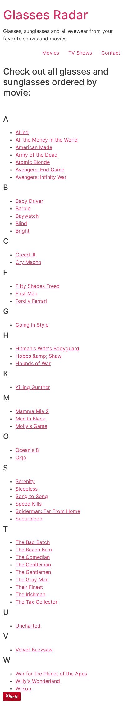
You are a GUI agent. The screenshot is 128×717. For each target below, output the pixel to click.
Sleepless (27, 489)
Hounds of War (33, 363)
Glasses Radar (45, 14)
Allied (22, 132)
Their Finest (29, 587)
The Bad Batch (33, 542)
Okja (21, 457)
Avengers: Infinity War (41, 177)
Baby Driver (29, 201)
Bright (23, 231)
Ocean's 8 (27, 450)
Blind (21, 223)
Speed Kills (29, 504)
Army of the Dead (36, 155)
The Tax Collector (36, 602)
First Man (26, 293)
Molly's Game (31, 426)
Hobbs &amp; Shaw (39, 356)
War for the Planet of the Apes (51, 673)
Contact (110, 53)
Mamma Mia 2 (32, 411)
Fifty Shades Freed (38, 286)
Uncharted (28, 626)
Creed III (25, 255)
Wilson (23, 688)
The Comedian (33, 557)
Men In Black (30, 418)
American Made (34, 147)
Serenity (25, 481)
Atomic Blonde (33, 162)
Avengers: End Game (40, 169)
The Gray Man (32, 579)
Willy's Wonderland (38, 681)
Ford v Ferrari (31, 301)
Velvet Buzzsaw (34, 650)
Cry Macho (28, 262)
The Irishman (30, 594)
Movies (50, 53)
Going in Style (32, 325)
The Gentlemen (33, 572)
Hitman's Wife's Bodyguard (47, 348)
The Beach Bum (34, 550)
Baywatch (27, 216)
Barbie (23, 208)
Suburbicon (29, 518)
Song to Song (32, 496)
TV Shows (80, 53)
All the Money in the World (47, 140)
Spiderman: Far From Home (48, 511)
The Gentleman (33, 564)
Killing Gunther (33, 387)
